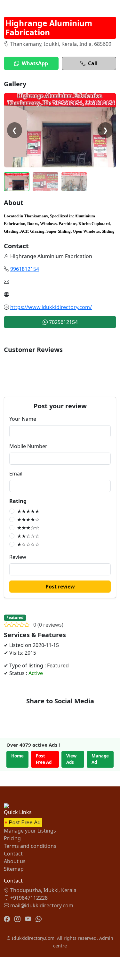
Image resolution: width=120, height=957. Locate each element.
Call (93, 63)
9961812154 (24, 268)
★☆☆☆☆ (28, 544)
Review (17, 556)
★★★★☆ (28, 519)
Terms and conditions (30, 845)
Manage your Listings (30, 830)
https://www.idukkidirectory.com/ (51, 307)
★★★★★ (28, 511)
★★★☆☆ (28, 527)
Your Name (22, 418)
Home (17, 756)
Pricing (12, 838)
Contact (13, 853)
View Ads (71, 759)
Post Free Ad (44, 759)
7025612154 (63, 322)
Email (15, 473)
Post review (60, 586)
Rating (18, 500)
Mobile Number (28, 446)
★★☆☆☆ (28, 535)
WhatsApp (35, 63)
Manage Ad (100, 759)
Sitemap (14, 868)
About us (15, 861)
